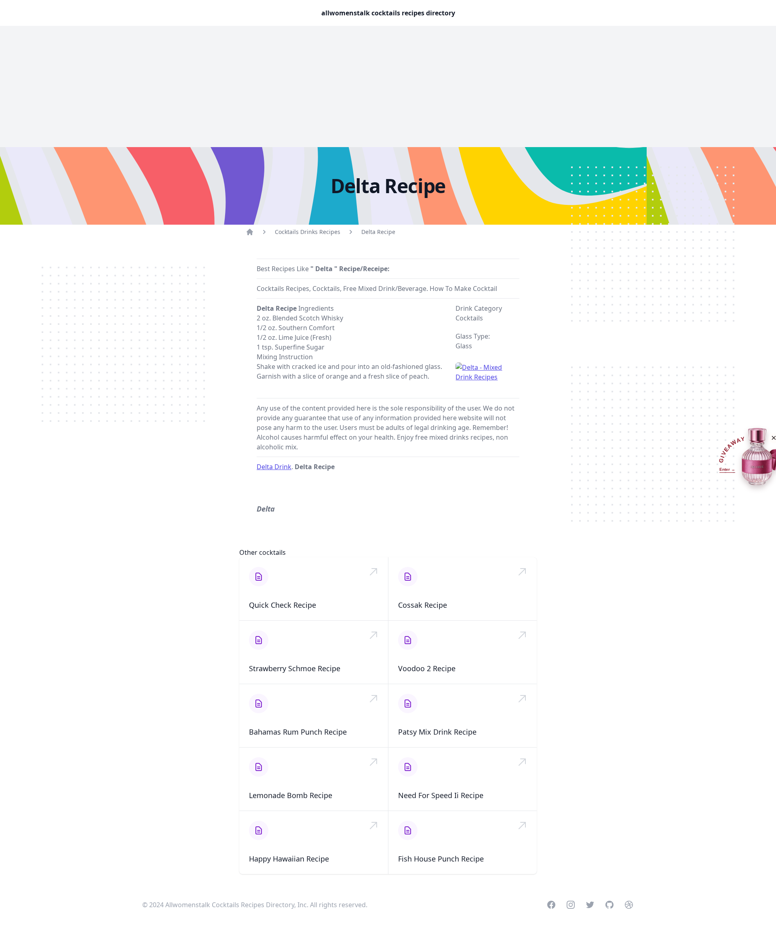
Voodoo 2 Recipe (426, 668)
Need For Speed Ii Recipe (440, 795)
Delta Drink (274, 466)
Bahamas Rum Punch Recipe (298, 732)
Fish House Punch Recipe (441, 859)
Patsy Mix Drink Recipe (437, 732)
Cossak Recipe (422, 605)
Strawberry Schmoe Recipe (294, 668)
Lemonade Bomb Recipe (290, 795)
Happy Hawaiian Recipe (289, 859)
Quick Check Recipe (282, 605)
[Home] (250, 232)
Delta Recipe (378, 232)
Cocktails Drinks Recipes (307, 232)
